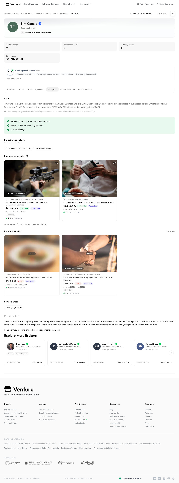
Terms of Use (25, 329)
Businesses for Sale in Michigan (107, 448)
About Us (148, 409)
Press (147, 423)
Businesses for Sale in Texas (70, 444)
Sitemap (36, 478)
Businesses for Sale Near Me (15, 413)
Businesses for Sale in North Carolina (76, 448)
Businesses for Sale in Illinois (15, 448)
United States (26, 13)
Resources (85, 4)
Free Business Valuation (49, 413)
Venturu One (80, 420)
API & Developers (117, 420)
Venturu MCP (115, 423)
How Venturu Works (47, 420)
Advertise (149, 413)
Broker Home (80, 409)
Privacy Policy (9, 478)
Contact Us (149, 426)
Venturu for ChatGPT (118, 426)
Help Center (115, 413)
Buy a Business (31, 4)
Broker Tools (80, 416)
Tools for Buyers (10, 423)
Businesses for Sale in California (17, 444)
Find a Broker (69, 4)
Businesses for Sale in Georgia (124, 444)
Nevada (39, 13)
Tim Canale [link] (75, 13)
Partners (148, 420)
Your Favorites (146, 4)
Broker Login (80, 423)
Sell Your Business (50, 4)
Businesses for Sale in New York (97, 444)
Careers (148, 416)
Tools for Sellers (45, 416)
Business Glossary (117, 416)
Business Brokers (11, 13)
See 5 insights (13, 78)
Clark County (50, 13)
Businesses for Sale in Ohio (151, 444)
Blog (111, 409)
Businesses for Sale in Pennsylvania (44, 448)
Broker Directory (81, 413)
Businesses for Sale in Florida (44, 444)
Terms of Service (24, 478)
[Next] (171, 353)
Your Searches (166, 4)
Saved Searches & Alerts (14, 416)
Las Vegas (63, 13)
